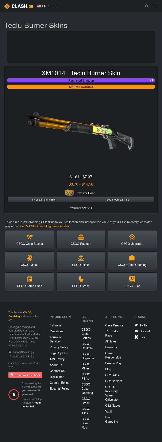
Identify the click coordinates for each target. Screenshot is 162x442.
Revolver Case (85, 193)
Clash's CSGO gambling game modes (44, 226)
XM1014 (87, 208)
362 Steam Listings (118, 199)
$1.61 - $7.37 (81, 176)
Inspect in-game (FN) (44, 199)
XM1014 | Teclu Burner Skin (81, 72)
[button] (41, 6)
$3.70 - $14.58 (81, 184)
